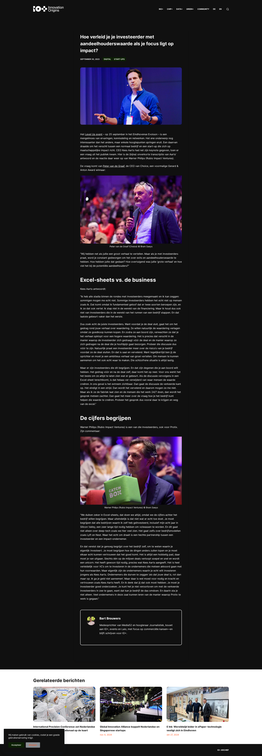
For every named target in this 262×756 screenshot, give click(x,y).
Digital (107, 59)
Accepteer (16, 745)
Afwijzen (33, 745)
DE (214, 9)
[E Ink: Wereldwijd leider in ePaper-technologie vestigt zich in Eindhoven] (198, 704)
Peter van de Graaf (113, 166)
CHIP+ (170, 9)
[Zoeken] (228, 9)
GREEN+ (190, 9)
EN (220, 9)
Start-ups (119, 59)
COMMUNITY (203, 9)
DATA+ (179, 9)
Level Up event (93, 134)
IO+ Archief (223, 750)
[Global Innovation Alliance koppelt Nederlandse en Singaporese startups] (131, 704)
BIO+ (161, 9)
